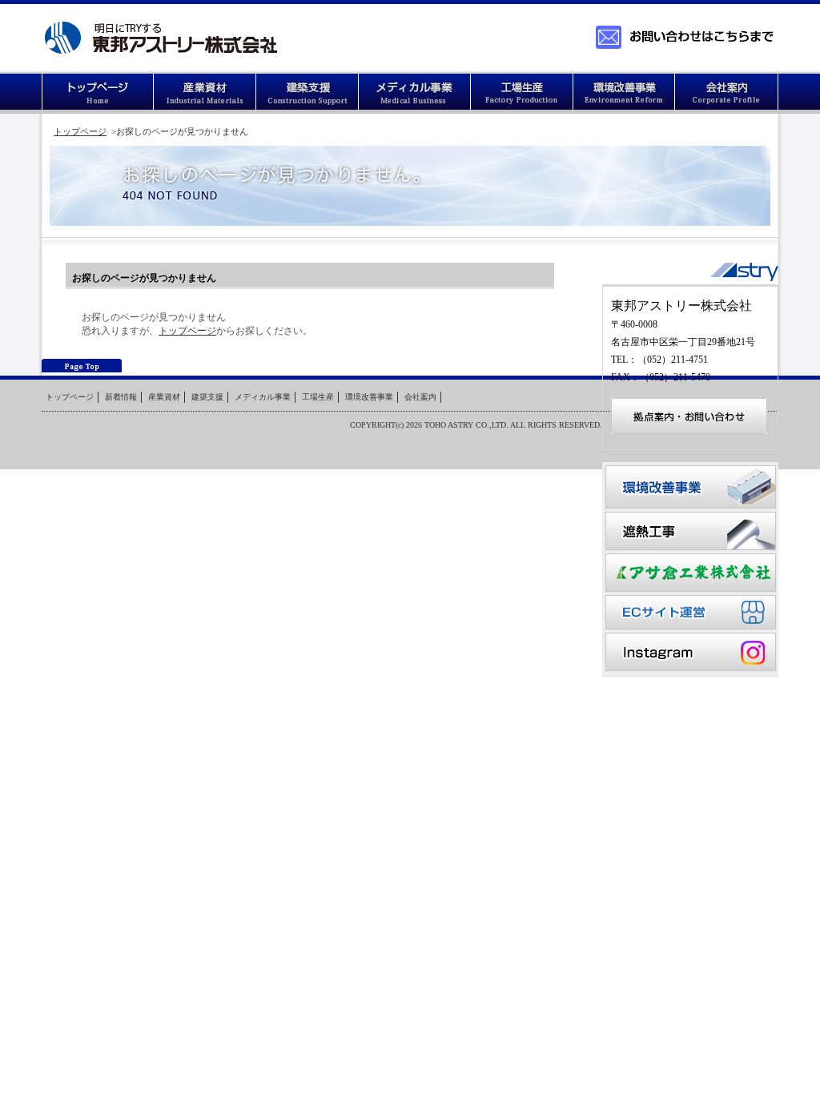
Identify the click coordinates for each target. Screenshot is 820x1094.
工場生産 (522, 94)
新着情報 (121, 396)
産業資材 (164, 396)
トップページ (98, 94)
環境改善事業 (624, 94)
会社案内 (727, 94)
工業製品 (205, 94)
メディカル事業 (263, 396)
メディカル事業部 (415, 94)
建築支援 (307, 94)
